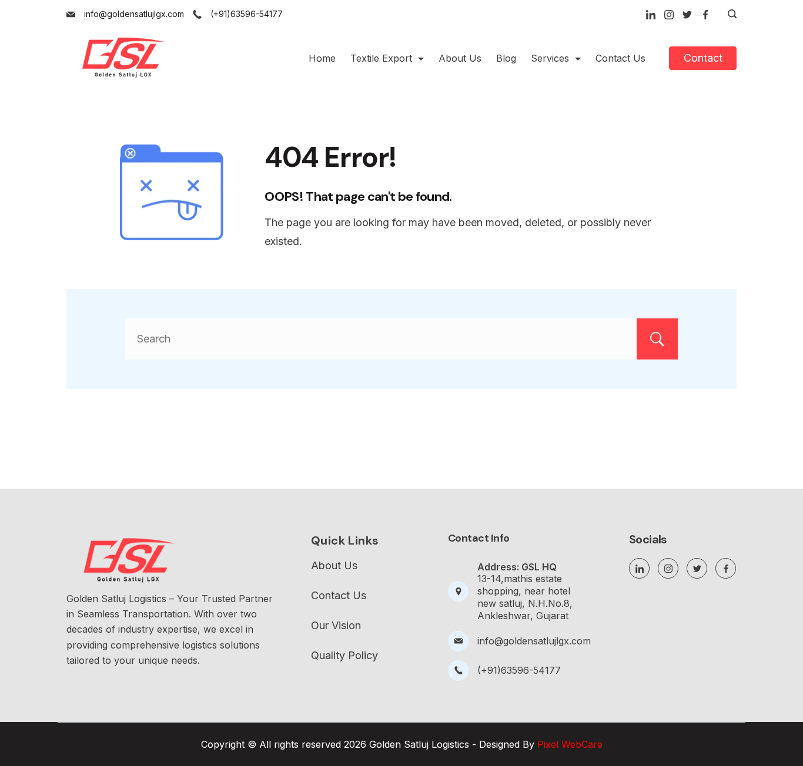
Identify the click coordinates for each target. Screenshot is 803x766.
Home (322, 58)
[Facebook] (705, 14)
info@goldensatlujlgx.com (134, 14)
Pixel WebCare (570, 744)
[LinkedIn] (650, 14)
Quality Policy (344, 655)
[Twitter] (687, 14)
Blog (506, 58)
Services (550, 58)
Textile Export (381, 58)
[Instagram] (669, 14)
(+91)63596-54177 (246, 14)
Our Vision (336, 625)
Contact (703, 58)
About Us (460, 58)
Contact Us (620, 58)
